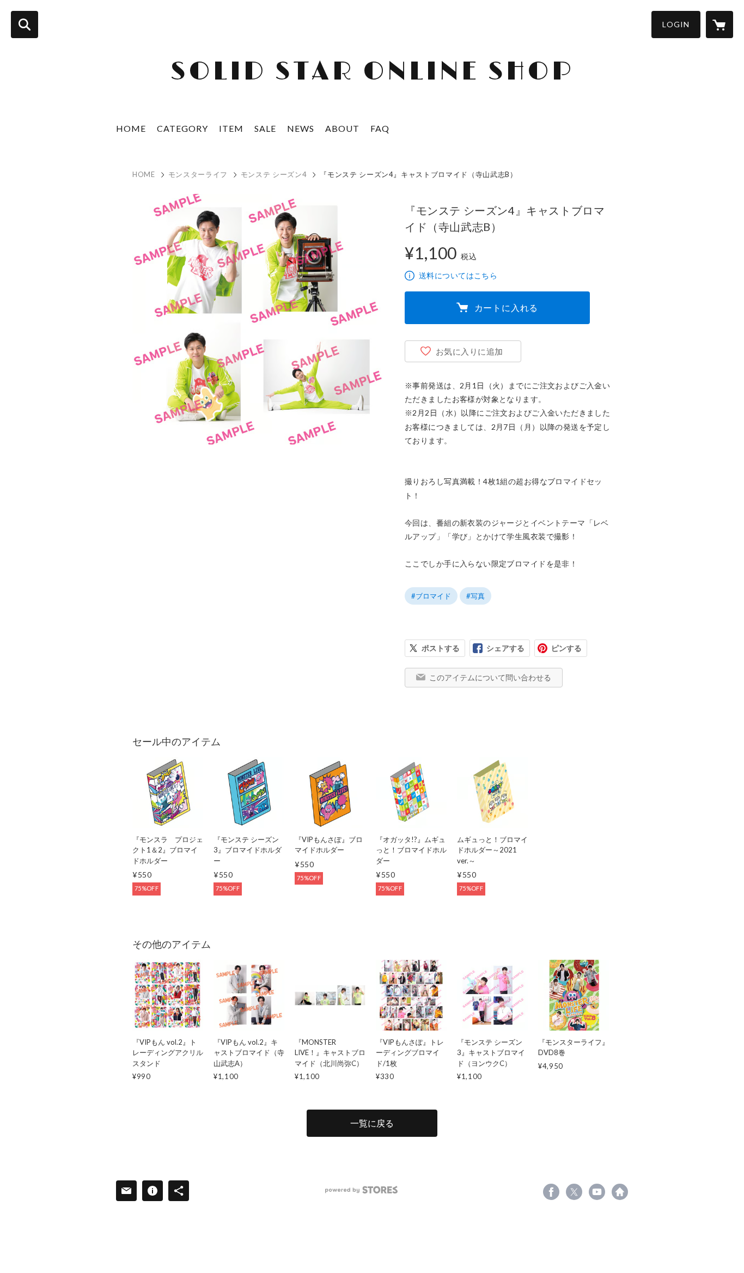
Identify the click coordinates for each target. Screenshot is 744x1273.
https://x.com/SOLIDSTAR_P (574, 1192)
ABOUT (342, 128)
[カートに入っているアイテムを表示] (719, 24)
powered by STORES (361, 1190)
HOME (131, 128)
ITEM (231, 128)
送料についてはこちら (458, 275)
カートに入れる (506, 307)
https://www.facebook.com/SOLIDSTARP (551, 1192)
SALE (265, 128)
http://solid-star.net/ (620, 1192)
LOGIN (676, 24)
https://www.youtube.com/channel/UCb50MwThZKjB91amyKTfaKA (597, 1192)
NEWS (300, 128)
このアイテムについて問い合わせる (490, 677)
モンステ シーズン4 (274, 174)
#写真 (475, 596)
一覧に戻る (372, 1123)
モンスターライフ (198, 174)
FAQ (379, 128)
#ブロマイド (431, 596)
